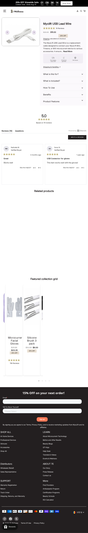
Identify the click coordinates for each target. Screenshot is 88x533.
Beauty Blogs (48, 444)
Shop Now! (66, 3)
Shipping (46, 39)
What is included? (51, 81)
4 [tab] (49, 381)
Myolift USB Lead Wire (23, 249)
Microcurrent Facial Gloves (15, 340)
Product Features (51, 101)
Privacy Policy (39, 523)
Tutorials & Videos (49, 455)
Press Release (48, 472)
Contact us (47, 475)
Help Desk (47, 451)
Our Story (46, 468)
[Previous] (7, 32)
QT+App (46, 447)
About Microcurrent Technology (55, 436)
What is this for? (51, 74)
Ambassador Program (51, 489)
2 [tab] (42, 381)
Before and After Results (52, 440)
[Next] (34, 32)
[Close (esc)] (21, 31)
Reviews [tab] (7, 131)
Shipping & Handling (51, 67)
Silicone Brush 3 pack (32, 340)
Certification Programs (51, 492)
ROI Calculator (48, 500)
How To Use (49, 88)
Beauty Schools (48, 496)
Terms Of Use (26, 523)
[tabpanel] (32, 330)
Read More (67, 51)
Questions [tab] (19, 131)
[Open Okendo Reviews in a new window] (77, 131)
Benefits (47, 94)
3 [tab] (46, 381)
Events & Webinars (50, 459)
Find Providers (48, 485)
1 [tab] (39, 381)
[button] (63, 28)
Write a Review (78, 137)
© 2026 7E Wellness (10, 523)
